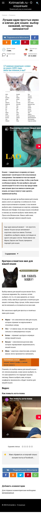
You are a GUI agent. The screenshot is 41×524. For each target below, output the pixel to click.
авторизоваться (8, 493)
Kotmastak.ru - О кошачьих (20, 4)
